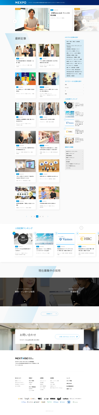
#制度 (68, 61)
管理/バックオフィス (70, 157)
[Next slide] (81, 227)
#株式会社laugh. (70, 57)
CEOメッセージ (43, 380)
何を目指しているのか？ (20, 384)
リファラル (68, 168)
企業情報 (41, 378)
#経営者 (72, 75)
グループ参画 (69, 380)
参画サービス (69, 388)
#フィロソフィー (70, 59)
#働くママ (68, 67)
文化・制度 (52, 384)
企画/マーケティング (70, 153)
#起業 (79, 57)
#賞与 (71, 41)
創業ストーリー (18, 380)
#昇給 (74, 41)
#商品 (76, 55)
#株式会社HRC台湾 (70, 71)
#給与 (68, 41)
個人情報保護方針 (70, 386)
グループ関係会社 (32, 386)
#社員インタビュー (70, 63)
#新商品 (72, 55)
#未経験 (77, 67)
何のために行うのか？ (19, 382)
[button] (15, 21)
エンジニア (68, 159)
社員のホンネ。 (53, 386)
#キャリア (72, 61)
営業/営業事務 (69, 155)
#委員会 (78, 53)
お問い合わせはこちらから (67, 337)
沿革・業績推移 (43, 386)
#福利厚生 (68, 75)
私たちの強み (17, 386)
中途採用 (52, 382)
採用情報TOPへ (49, 313)
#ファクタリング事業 (71, 51)
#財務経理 (68, 49)
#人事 (75, 53)
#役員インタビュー (78, 61)
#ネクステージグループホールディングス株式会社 (74, 46)
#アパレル (77, 51)
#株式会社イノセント (75, 49)
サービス (66, 87)
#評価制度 (68, 43)
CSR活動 (41, 389)
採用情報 (52, 378)
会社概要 (41, 382)
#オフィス (80, 63)
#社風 (80, 73)
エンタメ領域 (31, 390)
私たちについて (18, 378)
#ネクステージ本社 (70, 69)
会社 (66, 84)
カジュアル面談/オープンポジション (73, 163)
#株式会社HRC (77, 69)
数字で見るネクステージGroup (56, 387)
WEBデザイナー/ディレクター (72, 151)
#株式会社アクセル (78, 71)
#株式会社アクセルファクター (72, 73)
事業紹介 (30, 378)
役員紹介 (41, 384)
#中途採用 (76, 65)
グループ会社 (31, 380)
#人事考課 (78, 41)
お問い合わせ (69, 383)
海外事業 (68, 161)
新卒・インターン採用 (54, 380)
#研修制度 (68, 55)
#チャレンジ (76, 59)
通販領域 (30, 382)
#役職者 (75, 57)
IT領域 (30, 384)
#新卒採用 (73, 67)
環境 (66, 93)
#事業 (81, 59)
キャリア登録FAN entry (70, 165)
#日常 (76, 63)
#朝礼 (68, 53)
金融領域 (30, 388)
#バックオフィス (70, 65)
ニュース (68, 378)
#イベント (72, 53)
